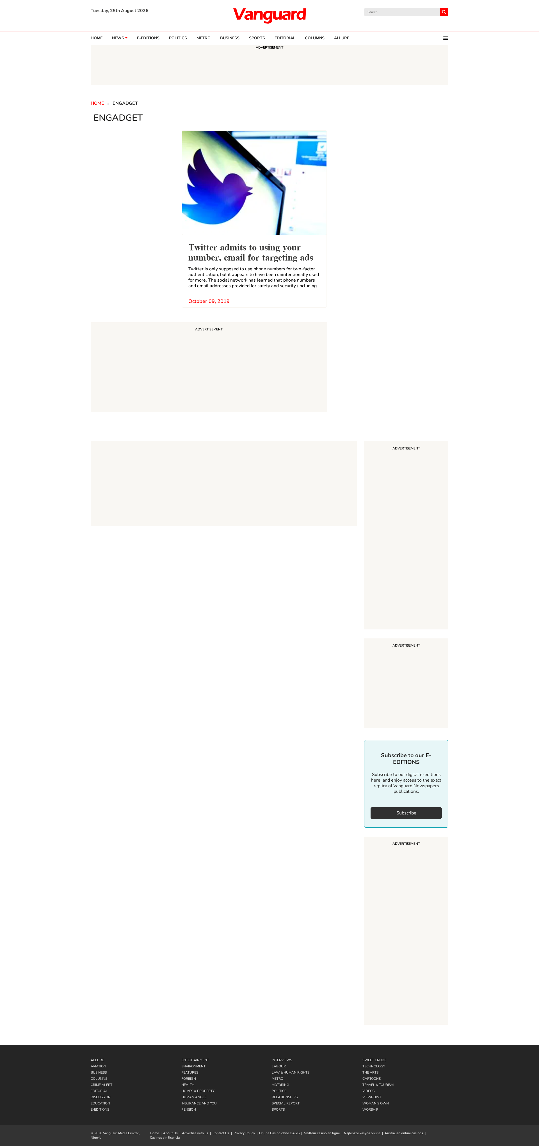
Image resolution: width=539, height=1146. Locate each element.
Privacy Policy (244, 1133)
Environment (193, 1066)
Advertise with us (195, 1133)
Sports (257, 38)
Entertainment (195, 1060)
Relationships (285, 1097)
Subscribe (406, 813)
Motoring (280, 1085)
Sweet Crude (374, 1060)
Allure (97, 1060)
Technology (373, 1066)
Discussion (101, 1097)
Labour (279, 1066)
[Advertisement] (406, 536)
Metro (204, 38)
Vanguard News (269, 16)
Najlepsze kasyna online (362, 1133)
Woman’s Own (375, 1103)
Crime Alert (101, 1085)
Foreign (188, 1078)
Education (100, 1103)
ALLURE (341, 38)
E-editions (148, 38)
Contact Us (221, 1133)
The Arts (370, 1072)
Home (96, 38)
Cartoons (371, 1078)
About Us (170, 1133)
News (118, 38)
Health (187, 1085)
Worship (370, 1109)
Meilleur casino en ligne (322, 1133)
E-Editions (100, 1109)
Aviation (98, 1066)
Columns (315, 38)
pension (188, 1109)
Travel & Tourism (378, 1085)
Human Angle (194, 1097)
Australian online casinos (404, 1133)
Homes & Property (197, 1091)
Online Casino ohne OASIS (279, 1133)
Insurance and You (199, 1103)
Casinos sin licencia (165, 1137)
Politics (178, 38)
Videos (368, 1091)
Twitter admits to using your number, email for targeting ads (250, 251)
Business (229, 38)
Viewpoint (371, 1097)
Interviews (282, 1060)
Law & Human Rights (290, 1072)
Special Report (286, 1103)
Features (189, 1072)
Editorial (285, 38)
